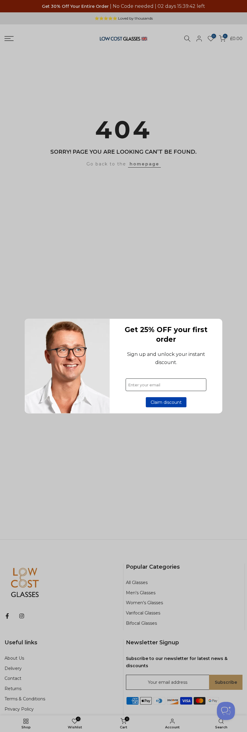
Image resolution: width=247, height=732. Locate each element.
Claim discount (166, 402)
